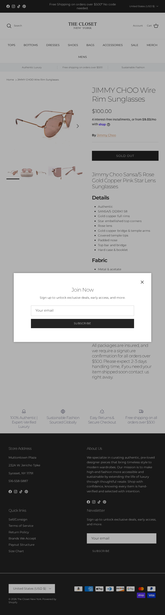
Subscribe (82, 323)
